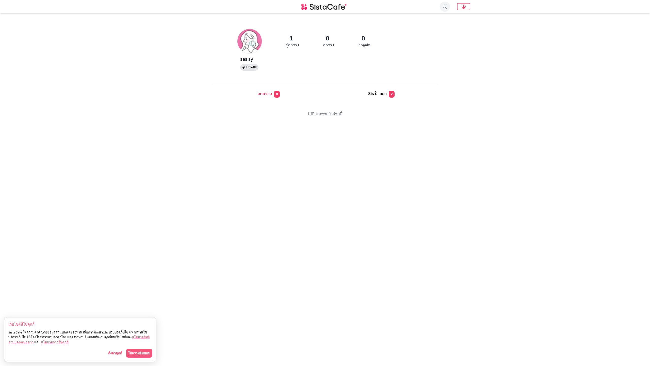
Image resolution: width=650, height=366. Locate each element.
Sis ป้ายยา (380, 93)
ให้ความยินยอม (139, 353)
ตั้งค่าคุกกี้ (115, 353)
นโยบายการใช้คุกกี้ (55, 342)
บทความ (267, 93)
